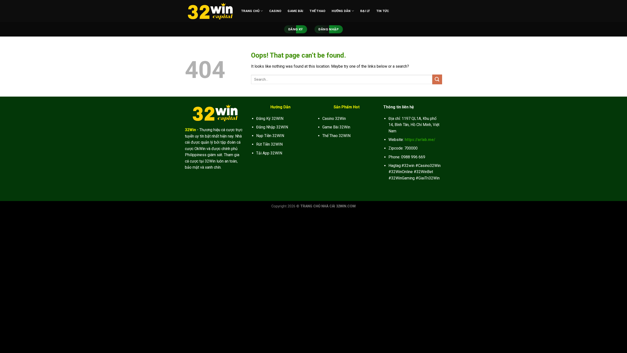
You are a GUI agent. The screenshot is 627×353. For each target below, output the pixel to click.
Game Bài (295, 11)
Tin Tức (382, 11)
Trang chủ (250, 11)
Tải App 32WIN (269, 153)
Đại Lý (365, 11)
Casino (275, 11)
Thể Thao (317, 11)
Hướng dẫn (341, 11)
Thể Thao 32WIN (336, 135)
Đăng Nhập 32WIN (272, 127)
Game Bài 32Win (336, 127)
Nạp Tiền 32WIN (270, 135)
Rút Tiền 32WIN (269, 144)
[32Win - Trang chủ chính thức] (209, 11)
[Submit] (437, 79)
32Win (190, 129)
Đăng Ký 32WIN (269, 118)
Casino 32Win (334, 118)
